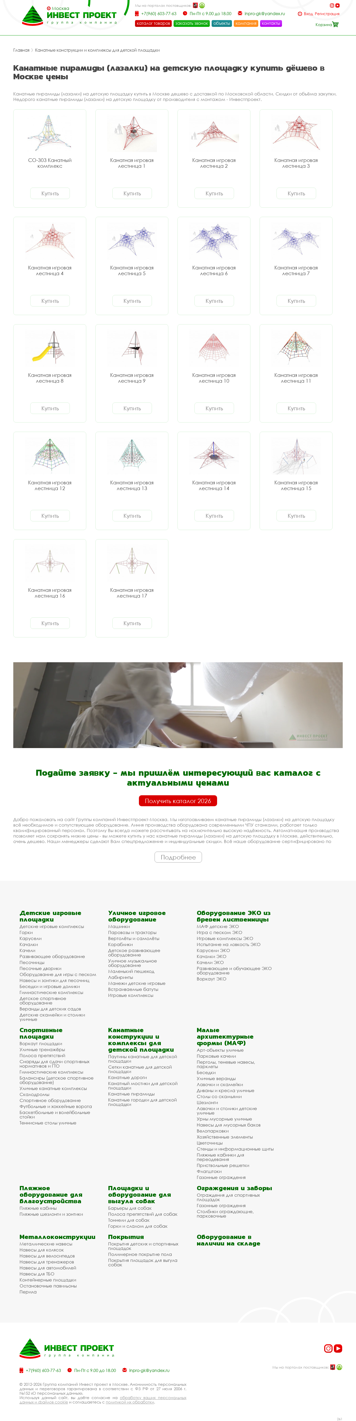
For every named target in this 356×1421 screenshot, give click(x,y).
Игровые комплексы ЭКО (225, 938)
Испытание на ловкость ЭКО (229, 944)
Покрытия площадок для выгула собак (142, 1262)
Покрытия (126, 1236)
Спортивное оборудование (50, 1100)
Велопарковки (213, 1131)
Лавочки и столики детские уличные (227, 1110)
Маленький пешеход (131, 971)
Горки (26, 932)
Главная (21, 50)
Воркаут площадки (41, 1043)
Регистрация (327, 13)
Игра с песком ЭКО (219, 932)
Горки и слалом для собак (138, 1226)
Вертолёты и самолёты (133, 938)
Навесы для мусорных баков (229, 1125)
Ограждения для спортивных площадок (228, 1197)
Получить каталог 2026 (178, 800)
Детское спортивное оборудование (43, 1000)
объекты (221, 23)
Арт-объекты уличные (220, 1050)
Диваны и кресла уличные (225, 1090)
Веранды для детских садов (50, 1009)
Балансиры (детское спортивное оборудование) (57, 1080)
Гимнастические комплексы (51, 992)
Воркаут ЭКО (211, 979)
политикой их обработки (130, 1402)
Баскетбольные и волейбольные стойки (55, 1114)
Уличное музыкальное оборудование (132, 963)
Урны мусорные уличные (224, 1119)
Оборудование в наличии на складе (228, 1240)
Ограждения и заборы (234, 1188)
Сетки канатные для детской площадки (140, 1069)
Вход (308, 13)
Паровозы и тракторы (132, 932)
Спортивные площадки (41, 1033)
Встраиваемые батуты (133, 989)
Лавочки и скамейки (220, 1084)
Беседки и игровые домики (50, 986)
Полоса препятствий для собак (142, 1214)
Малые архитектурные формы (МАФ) (225, 1036)
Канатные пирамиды (131, 1094)
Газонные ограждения (221, 1177)
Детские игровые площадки (50, 916)
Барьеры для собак (130, 1208)
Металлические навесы (46, 1244)
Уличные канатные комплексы (53, 1088)
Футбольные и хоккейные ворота (56, 1106)
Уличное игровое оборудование (137, 916)
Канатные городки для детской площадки (142, 1102)
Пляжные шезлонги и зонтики (51, 1214)
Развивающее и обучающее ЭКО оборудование (234, 970)
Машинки (119, 926)
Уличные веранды (216, 1078)
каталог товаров (153, 23)
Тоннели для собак (129, 1220)
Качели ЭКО (210, 962)
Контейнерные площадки (48, 1280)
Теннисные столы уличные (48, 1123)
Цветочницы (210, 1143)
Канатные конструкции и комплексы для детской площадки (97, 50)
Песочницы (32, 962)
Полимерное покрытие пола (140, 1254)
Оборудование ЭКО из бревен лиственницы (234, 916)
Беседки (206, 1072)
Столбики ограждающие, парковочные (225, 1213)
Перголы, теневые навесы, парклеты (226, 1064)
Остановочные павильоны (48, 1286)
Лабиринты (120, 977)
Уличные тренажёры (42, 1049)
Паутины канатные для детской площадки (142, 1058)
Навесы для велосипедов (47, 1256)
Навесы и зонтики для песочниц (54, 980)
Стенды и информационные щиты (235, 1149)
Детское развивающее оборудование (134, 952)
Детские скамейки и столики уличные (52, 1017)
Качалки (29, 944)
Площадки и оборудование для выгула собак (139, 1194)
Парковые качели (216, 1056)
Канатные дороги (127, 1077)
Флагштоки (209, 1171)
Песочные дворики (40, 968)
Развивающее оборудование (52, 956)
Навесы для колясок (42, 1250)
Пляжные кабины (38, 1208)
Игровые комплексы (130, 995)
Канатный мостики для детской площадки (142, 1085)
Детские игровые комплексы (52, 926)
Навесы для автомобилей (48, 1268)
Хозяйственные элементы (225, 1137)
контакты (271, 23)
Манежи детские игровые (136, 983)
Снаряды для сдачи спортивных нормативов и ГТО (54, 1063)
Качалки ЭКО (211, 956)
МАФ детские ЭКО (218, 926)
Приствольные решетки (223, 1165)
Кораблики (120, 944)
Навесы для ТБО (37, 1274)
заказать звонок (191, 23)
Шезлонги (207, 1102)
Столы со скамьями (219, 1096)
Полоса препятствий (42, 1055)
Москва (60, 8)
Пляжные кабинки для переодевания (220, 1157)
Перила (28, 1292)
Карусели (30, 938)
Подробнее (178, 857)
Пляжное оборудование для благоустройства (51, 1194)
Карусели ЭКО (213, 950)
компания (246, 23)
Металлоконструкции (57, 1236)
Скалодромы (34, 1094)
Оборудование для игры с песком (58, 974)
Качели (27, 950)
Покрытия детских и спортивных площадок (143, 1246)
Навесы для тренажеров (47, 1262)
